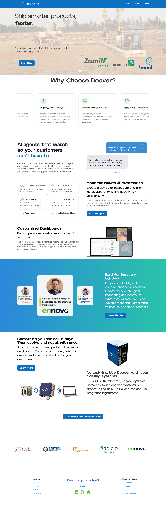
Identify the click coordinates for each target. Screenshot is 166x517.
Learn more (26, 368)
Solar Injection (129, 490)
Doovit (36, 483)
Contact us (36, 494)
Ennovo (129, 486)
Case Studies (115, 315)
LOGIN (146, 4)
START (83, 486)
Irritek (129, 483)
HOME (129, 4)
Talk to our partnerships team (83, 416)
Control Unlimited (129, 494)
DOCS (137, 4)
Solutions (37, 490)
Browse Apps (97, 213)
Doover (37, 486)
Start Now (26, 63)
